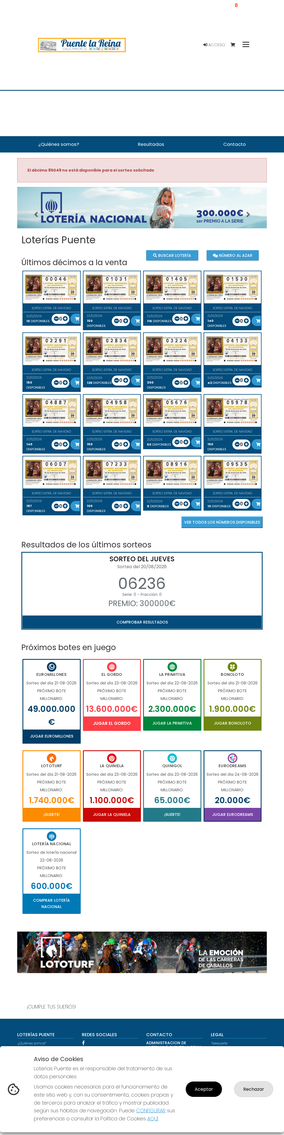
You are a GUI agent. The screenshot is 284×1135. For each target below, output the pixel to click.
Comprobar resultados (142, 622)
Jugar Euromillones (51, 736)
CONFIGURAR (151, 1110)
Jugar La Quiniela (112, 814)
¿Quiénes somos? (32, 1043)
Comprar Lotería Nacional (51, 903)
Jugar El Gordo (112, 723)
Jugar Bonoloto (232, 723)
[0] (235, 45)
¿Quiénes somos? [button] (58, 144)
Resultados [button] (151, 144)
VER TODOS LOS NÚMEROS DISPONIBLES (222, 522)
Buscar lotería (174, 255)
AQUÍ (152, 1118)
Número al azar (235, 255)
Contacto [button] (234, 144)
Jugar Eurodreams (232, 814)
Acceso (216, 45)
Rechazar (253, 1089)
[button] (36, 214)
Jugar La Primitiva (172, 723)
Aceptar (204, 1089)
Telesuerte (219, 1043)
